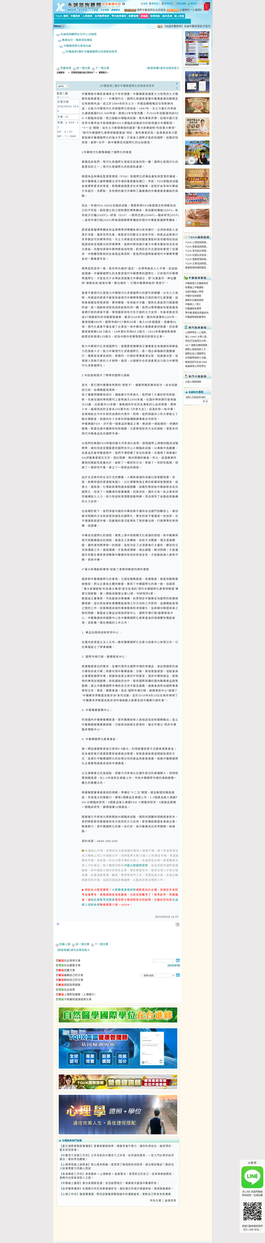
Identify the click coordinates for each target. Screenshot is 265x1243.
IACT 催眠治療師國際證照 (197, 345)
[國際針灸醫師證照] (197, 226)
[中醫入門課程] (197, 187)
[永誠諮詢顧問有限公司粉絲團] (124, 5)
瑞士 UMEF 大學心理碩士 (197, 336)
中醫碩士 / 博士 (193, 304)
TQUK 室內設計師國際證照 (197, 250)
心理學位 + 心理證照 (191, 9)
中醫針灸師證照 (193, 295)
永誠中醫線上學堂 (194, 291)
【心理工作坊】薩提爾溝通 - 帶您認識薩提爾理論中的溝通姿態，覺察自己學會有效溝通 (115, 1194)
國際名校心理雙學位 (195, 353)
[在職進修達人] (192, 3)
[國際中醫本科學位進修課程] (197, 135)
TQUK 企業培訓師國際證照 (197, 263)
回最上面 (64, 944)
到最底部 (65, 68)
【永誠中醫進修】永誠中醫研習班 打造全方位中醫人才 (168, 26)
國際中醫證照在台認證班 (151, 9)
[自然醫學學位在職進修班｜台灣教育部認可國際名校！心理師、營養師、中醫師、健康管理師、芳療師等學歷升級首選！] (118, 1014)
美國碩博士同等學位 (195, 366)
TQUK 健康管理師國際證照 (197, 259)
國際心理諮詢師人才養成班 (197, 349)
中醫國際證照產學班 (195, 317)
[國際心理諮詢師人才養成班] (197, 204)
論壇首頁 (170, 1200)
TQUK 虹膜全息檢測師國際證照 (197, 255)
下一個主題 (102, 68)
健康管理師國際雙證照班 (197, 267)
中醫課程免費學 (193, 308)
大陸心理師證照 (193, 381)
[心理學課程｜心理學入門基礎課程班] (197, 112)
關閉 (252, 1163)
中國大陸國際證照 (136, 865)
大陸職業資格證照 (124, 889)
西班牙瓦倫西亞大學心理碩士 (197, 340)
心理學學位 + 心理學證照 (197, 332)
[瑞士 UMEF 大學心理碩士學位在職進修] (197, 163)
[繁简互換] (200, 3)
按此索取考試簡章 (103, 899)
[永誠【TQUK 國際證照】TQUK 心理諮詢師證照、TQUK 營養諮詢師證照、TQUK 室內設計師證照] (197, 64)
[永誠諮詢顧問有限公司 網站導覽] (180, 3)
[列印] (58, 922)
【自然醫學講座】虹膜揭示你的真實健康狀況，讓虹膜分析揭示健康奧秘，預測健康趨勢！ (117, 1188)
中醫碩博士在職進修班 (196, 283)
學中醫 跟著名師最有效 (197, 312)
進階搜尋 (173, 965)
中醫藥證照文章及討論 (77, 45)
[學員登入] (154, 3)
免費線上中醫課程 (194, 287)
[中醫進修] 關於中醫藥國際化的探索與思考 (91, 51)
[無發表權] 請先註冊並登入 (163, 68)
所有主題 (155, 1200)
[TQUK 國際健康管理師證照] (118, 1048)
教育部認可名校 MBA (196, 362)
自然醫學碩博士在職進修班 (197, 357)
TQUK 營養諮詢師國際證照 (197, 246)
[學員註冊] (167, 3)
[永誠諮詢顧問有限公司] (144, 3)
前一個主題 (83, 68)
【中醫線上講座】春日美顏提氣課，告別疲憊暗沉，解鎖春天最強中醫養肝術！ (110, 1183)
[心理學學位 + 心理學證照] (197, 92)
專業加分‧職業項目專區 (77, 40)
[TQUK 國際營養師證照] (118, 1081)
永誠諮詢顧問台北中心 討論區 (78, 34)
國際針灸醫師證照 (194, 300)
